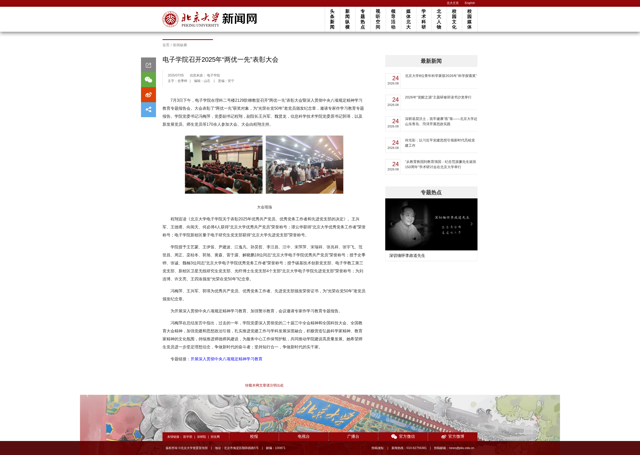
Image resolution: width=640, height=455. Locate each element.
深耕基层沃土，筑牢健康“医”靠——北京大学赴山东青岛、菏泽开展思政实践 (441, 121)
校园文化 (454, 19)
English (470, 3)
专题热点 (362, 19)
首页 (166, 45)
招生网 (215, 437)
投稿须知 (378, 448)
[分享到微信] (148, 79)
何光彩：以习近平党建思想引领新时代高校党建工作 (440, 142)
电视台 (304, 436)
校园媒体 (469, 19)
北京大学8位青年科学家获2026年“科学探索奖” (441, 76)
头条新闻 (332, 19)
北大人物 (439, 19)
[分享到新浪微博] (148, 94)
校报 (254, 436)
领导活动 (393, 19)
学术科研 (424, 19)
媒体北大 (408, 19)
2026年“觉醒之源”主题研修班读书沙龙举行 (438, 97)
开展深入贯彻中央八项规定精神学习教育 (226, 359)
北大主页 (453, 3)
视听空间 (378, 19)
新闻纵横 (347, 19)
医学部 (187, 437)
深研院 (201, 437)
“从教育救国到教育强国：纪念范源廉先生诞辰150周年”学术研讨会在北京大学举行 (440, 164)
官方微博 (456, 436)
